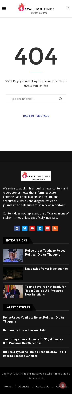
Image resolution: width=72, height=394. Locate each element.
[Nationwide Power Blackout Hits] (13, 273)
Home (8, 386)
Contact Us (42, 386)
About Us (23, 386)
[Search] (68, 9)
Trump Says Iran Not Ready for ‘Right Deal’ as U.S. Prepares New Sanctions (45, 290)
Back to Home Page (36, 116)
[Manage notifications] (62, 385)
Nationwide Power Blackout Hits (46, 268)
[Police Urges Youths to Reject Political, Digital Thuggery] (13, 255)
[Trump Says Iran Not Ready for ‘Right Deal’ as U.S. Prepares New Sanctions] (13, 291)
